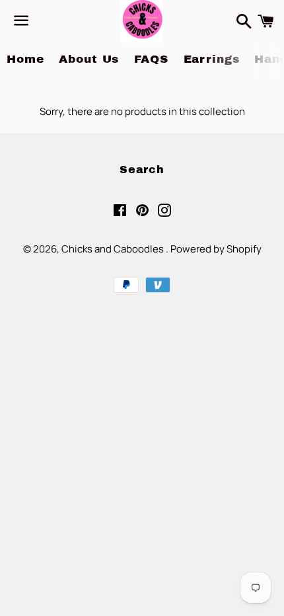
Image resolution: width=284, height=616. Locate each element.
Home (25, 59)
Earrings (212, 59)
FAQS (151, 59)
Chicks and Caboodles (113, 249)
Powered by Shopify (216, 249)
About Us (89, 59)
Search (142, 169)
